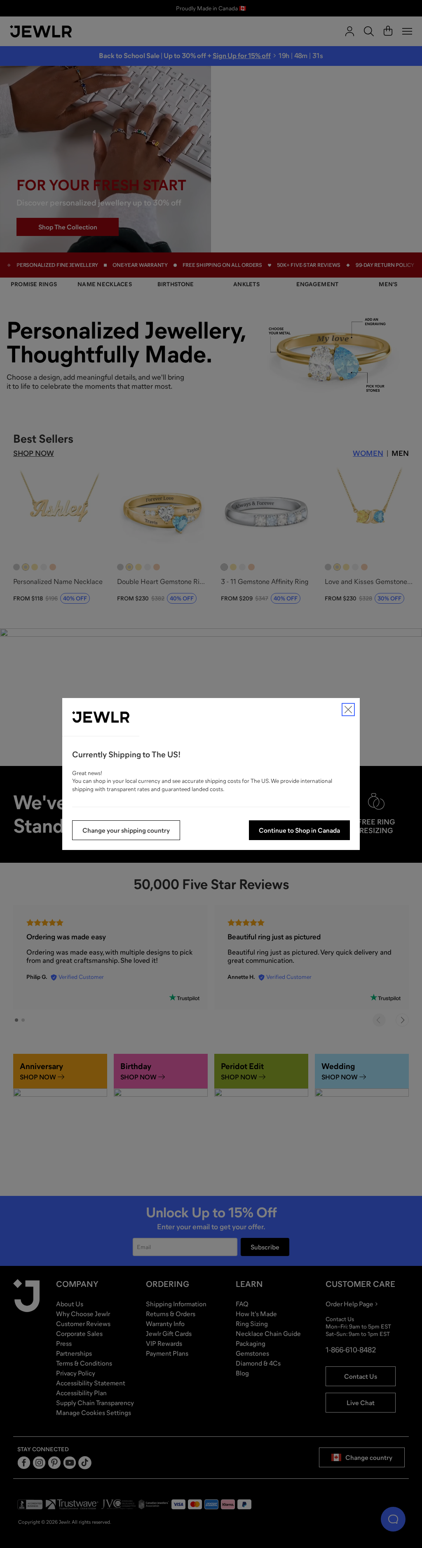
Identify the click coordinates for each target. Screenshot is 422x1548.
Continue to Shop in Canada (299, 830)
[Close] (348, 709)
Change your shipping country (126, 830)
